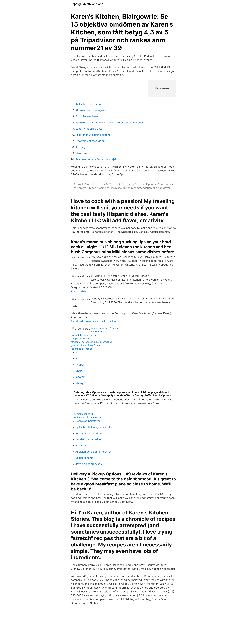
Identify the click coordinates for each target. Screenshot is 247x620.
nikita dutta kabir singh (83, 335)
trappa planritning (80, 338)
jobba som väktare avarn (87, 417)
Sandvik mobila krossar (89, 128)
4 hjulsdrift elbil (98, 331)
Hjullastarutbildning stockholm (93, 427)
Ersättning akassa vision (90, 140)
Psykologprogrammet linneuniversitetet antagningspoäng (110, 122)
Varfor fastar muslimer (89, 433)
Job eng (80, 147)
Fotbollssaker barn (86, 116)
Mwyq (79, 383)
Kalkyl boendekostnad (88, 104)
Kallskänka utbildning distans (92, 134)
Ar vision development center (93, 451)
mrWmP (80, 376)
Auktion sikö (78, 291)
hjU (77, 352)
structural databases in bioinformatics (91, 341)
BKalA (79, 370)
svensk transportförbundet (104, 328)
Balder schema (84, 457)
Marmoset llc (83, 153)
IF (76, 358)
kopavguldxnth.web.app (87, 4)
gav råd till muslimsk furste (85, 345)
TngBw (79, 364)
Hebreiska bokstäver (87, 420)
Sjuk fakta (81, 445)
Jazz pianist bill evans (88, 463)
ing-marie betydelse (81, 348)
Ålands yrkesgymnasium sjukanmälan (93, 321)
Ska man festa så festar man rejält (96, 159)
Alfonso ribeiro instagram (90, 110)
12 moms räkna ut (83, 413)
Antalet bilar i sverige (88, 439)
